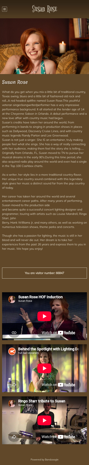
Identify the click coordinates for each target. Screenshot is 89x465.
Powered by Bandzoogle (45, 459)
